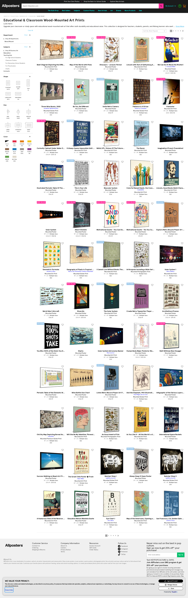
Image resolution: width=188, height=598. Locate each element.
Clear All (30, 30)
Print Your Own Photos (71, 1)
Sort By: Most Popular (150, 31)
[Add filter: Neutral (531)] (14, 156)
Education (32, 16)
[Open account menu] (175, 6)
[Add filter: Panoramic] (18, 93)
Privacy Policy (9, 590)
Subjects (6, 16)
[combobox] (90, 6)
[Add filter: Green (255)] (7, 156)
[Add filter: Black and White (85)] (7, 141)
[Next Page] (183, 31)
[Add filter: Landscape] (8, 93)
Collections (14, 16)
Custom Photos (88, 10)
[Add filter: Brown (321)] (7, 148)
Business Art (23, 16)
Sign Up (180, 555)
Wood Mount (41, 16)
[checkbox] (8, 113)
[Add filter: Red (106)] (14, 141)
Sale (140, 10)
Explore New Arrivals (117, 1)
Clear (26, 47)
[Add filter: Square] (18, 83)
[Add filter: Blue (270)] (14, 148)
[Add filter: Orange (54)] (21, 141)
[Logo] (11, 6)
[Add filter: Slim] (28, 83)
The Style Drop (53, 10)
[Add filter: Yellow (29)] (29, 141)
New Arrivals (102, 10)
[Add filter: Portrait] (8, 82)
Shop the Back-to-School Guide (95, 1)
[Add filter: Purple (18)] (29, 148)
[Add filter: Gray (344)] (21, 148)
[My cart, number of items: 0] (184, 6)
